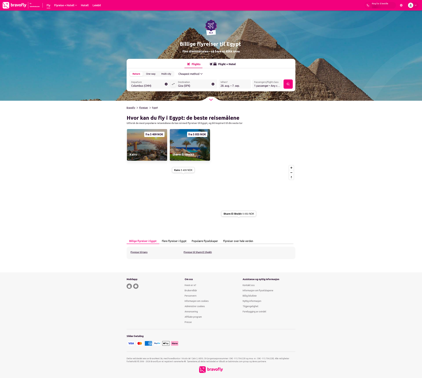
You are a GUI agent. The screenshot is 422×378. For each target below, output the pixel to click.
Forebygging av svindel (254, 311)
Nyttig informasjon (252, 301)
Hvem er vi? (190, 285)
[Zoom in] (291, 167)
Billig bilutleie (250, 295)
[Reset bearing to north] (291, 177)
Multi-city (166, 74)
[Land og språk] (401, 5)
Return (136, 74)
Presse (188, 322)
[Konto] (413, 5)
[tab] (193, 64)
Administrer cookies (195, 306)
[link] (147, 145)
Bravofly (131, 107)
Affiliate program (193, 317)
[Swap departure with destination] (173, 84)
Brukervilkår (191, 290)
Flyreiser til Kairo (139, 252)
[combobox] (149, 84)
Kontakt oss (249, 285)
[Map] (211, 195)
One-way (150, 74)
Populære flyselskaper (205, 241)
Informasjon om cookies (197, 301)
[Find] (288, 84)
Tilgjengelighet (250, 306)
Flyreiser (143, 107)
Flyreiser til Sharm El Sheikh (198, 252)
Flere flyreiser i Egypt (174, 241)
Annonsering (191, 311)
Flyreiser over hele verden (238, 241)
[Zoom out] (291, 172)
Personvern (190, 295)
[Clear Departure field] (166, 84)
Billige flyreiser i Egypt (143, 241)
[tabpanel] (211, 253)
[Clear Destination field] (213, 84)
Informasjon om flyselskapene (258, 290)
